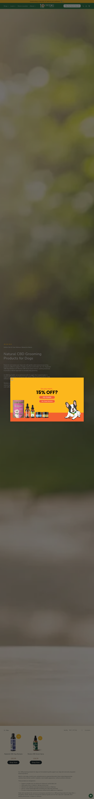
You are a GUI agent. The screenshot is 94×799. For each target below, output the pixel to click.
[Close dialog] (12, 379)
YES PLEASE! (47, 397)
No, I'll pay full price (47, 401)
